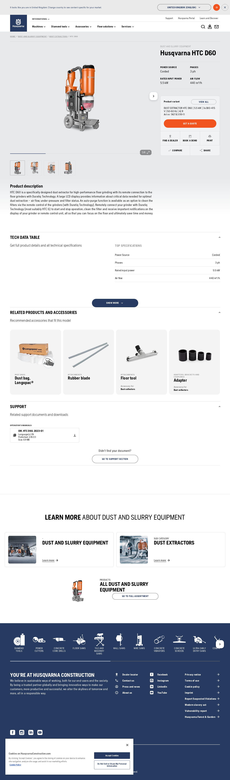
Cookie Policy (15, 765)
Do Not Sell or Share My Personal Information (111, 765)
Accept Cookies (112, 755)
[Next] (154, 96)
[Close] (127, 745)
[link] (18, 23)
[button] (115, 459)
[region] (69, 756)
